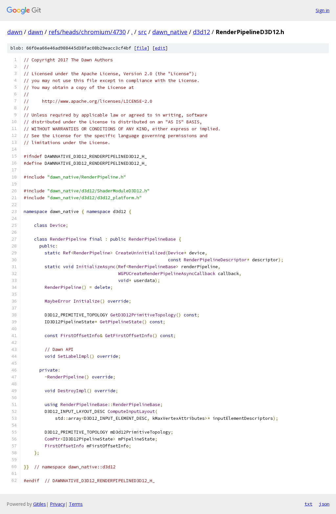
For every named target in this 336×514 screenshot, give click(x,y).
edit (160, 48)
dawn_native (169, 32)
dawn (14, 32)
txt (308, 504)
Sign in (322, 10)
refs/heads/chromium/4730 (87, 32)
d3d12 (201, 32)
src (142, 32)
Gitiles (39, 504)
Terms (76, 504)
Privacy (57, 504)
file (141, 48)
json (324, 504)
